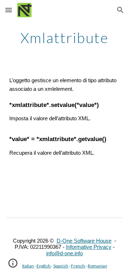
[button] (8, 10)
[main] (64, 37)
